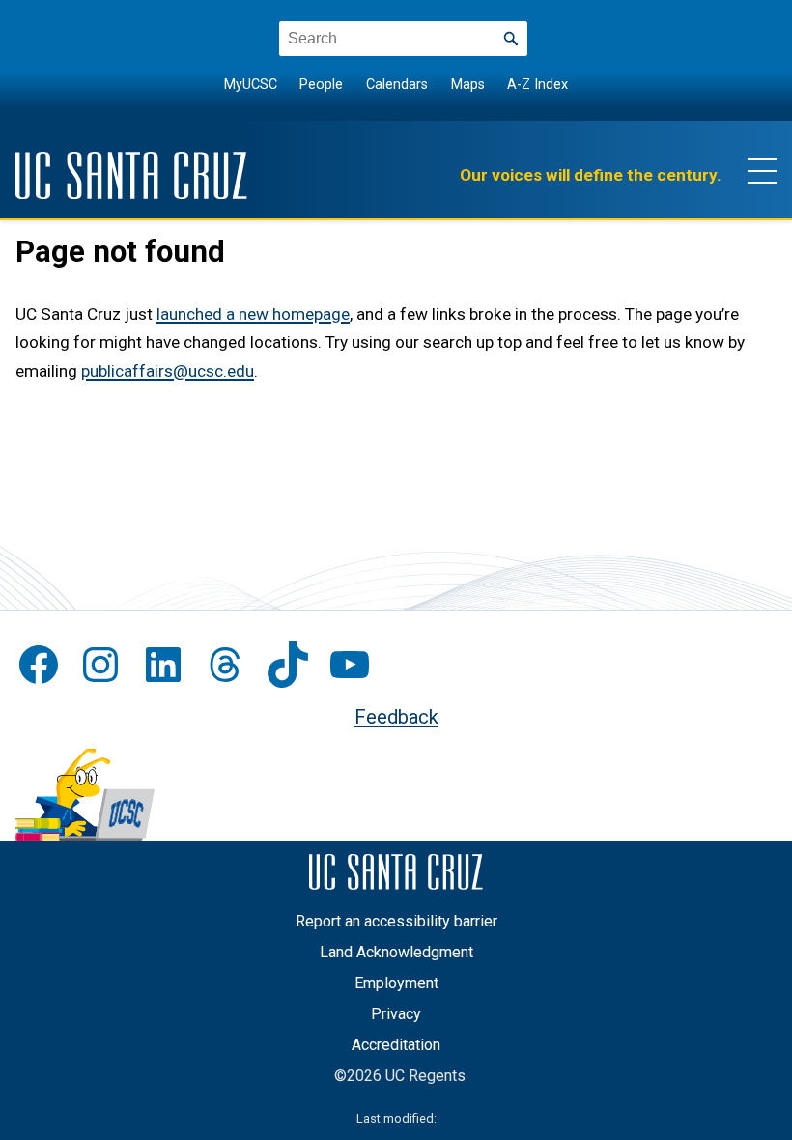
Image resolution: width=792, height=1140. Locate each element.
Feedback (396, 716)
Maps (468, 84)
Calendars (397, 84)
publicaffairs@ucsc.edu (167, 371)
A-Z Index (537, 84)
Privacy (396, 1014)
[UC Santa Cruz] (131, 175)
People (321, 84)
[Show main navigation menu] (762, 170)
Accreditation (396, 1045)
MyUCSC (250, 84)
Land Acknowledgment (396, 952)
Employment (396, 983)
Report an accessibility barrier (396, 921)
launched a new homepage (253, 314)
